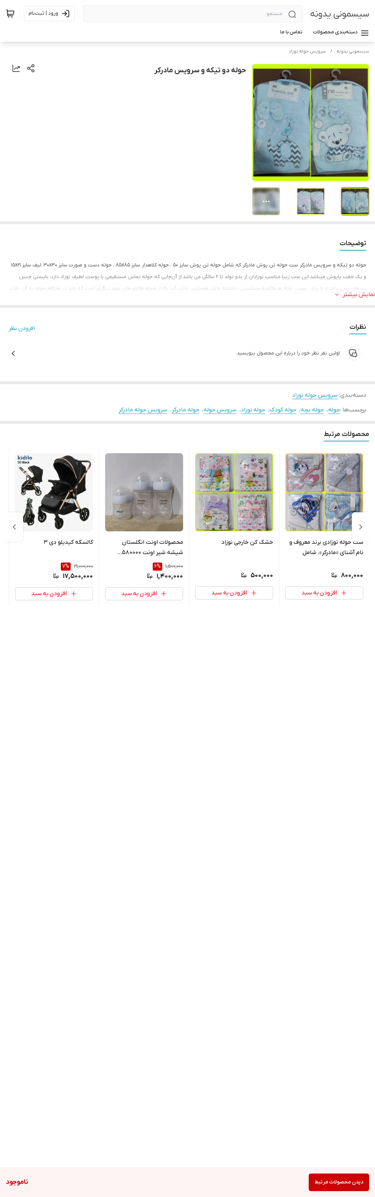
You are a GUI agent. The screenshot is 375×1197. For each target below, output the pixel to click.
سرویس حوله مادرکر (143, 410)
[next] (14, 527)
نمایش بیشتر (359, 294)
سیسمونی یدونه (339, 14)
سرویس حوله (220, 410)
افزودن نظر (22, 328)
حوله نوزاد (253, 410)
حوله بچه (312, 410)
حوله (334, 410)
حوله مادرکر (185, 410)
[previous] (361, 527)
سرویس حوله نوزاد (307, 51)
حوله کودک (283, 410)
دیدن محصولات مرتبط (339, 1182)
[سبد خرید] (10, 13)
